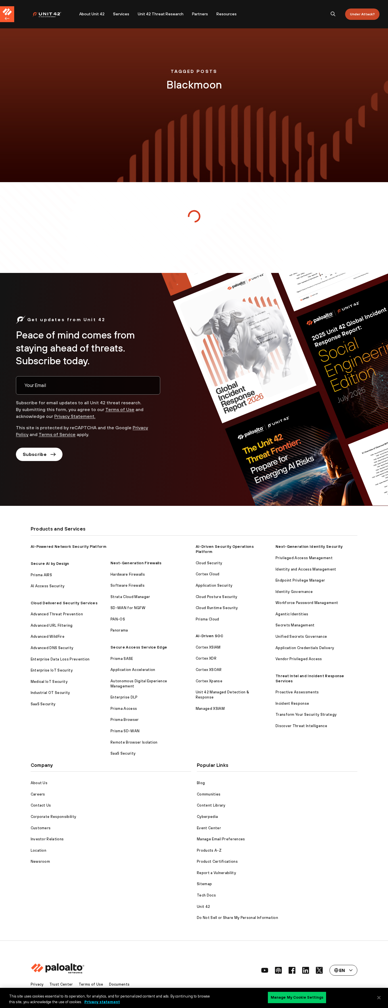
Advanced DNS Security (52, 648)
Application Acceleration (132, 670)
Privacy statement (102, 1002)
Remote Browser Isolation (134, 742)
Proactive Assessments (297, 692)
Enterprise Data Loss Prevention (60, 659)
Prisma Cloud (207, 619)
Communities (209, 794)
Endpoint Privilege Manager (300, 580)
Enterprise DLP (123, 697)
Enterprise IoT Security (52, 670)
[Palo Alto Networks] (50, 14)
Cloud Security (209, 563)
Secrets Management (295, 625)
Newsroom (40, 861)
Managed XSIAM (210, 708)
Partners (200, 14)
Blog (201, 783)
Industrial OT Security (50, 693)
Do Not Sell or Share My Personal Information (237, 918)
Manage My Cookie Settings (297, 997)
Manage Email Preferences (221, 839)
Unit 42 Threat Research (160, 14)
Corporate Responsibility (53, 817)
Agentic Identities (292, 614)
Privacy (37, 984)
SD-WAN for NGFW (127, 608)
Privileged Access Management (304, 558)
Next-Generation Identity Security (309, 546)
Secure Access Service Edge (138, 647)
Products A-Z (209, 850)
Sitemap (204, 884)
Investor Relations (47, 839)
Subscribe (35, 454)
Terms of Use (119, 409)
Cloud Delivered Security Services (64, 603)
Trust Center (61, 984)
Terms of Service (57, 434)
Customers (41, 828)
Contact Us (41, 805)
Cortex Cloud (208, 574)
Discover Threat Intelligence (301, 726)
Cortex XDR (206, 658)
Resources (226, 14)
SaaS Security (43, 704)
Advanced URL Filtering (52, 625)
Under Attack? (362, 14)
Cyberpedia (207, 817)
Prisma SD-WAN (124, 731)
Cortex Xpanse (209, 681)
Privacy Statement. (74, 416)
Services (121, 14)
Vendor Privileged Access (299, 659)
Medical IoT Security (49, 681)
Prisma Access (123, 708)
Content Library (211, 805)
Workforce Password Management (307, 603)
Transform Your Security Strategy (306, 714)
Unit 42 (203, 906)
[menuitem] (53, 14)
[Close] (379, 997)
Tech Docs (206, 895)
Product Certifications (217, 861)
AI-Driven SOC (209, 636)
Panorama (119, 630)
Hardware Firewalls (127, 574)
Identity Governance (294, 592)
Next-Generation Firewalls (135, 563)
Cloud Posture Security (216, 597)
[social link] (264, 970)
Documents (119, 984)
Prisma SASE (121, 658)
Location (39, 850)
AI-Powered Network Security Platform (69, 546)
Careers (38, 794)
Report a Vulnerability (216, 873)
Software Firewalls (127, 585)
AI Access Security (48, 586)
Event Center (209, 828)
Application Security (214, 585)
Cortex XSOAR (209, 670)
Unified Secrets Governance (301, 636)
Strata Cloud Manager (130, 597)
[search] (333, 14)
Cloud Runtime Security (217, 608)
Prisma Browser (124, 719)
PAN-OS (117, 619)
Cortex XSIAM (208, 647)
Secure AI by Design (50, 563)
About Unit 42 (92, 14)
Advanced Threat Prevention (57, 614)
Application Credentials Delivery (305, 648)
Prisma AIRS (41, 575)
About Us (39, 783)
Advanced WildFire (47, 636)
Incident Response (292, 703)
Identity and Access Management (306, 569)
